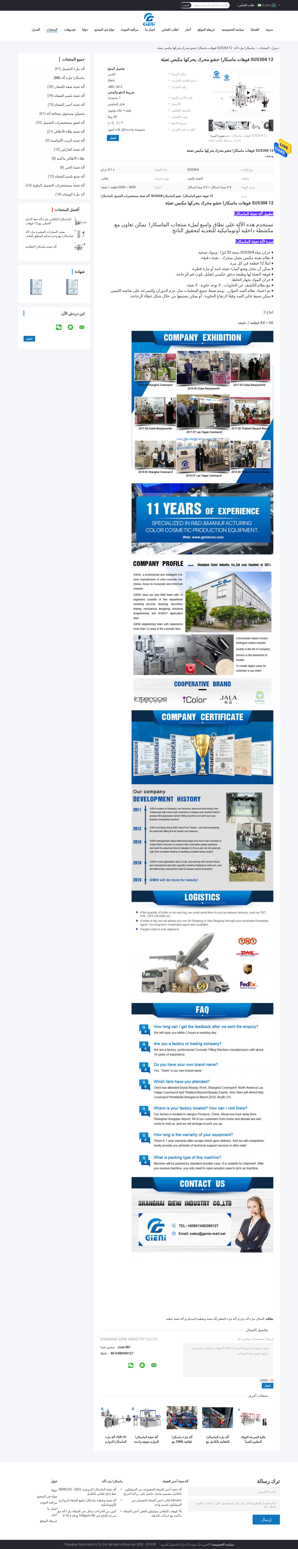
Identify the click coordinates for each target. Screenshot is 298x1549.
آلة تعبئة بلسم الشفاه (69, 96)
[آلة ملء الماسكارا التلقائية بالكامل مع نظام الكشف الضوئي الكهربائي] (217, 1417)
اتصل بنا (150, 29)
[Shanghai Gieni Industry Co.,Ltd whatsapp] (73, 327)
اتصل (113, 138)
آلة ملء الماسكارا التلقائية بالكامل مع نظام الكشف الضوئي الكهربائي (218, 1439)
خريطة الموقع (206, 29)
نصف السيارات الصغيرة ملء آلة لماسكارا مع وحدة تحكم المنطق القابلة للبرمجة (49, 236)
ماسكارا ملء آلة (244, 48)
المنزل (36, 29)
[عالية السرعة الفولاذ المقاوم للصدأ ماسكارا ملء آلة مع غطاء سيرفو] (253, 1417)
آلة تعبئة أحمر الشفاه (70, 105)
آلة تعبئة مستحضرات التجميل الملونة (59, 185)
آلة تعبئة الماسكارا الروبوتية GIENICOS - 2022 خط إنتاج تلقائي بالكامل (87, 1491)
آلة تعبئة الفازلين (73, 149)
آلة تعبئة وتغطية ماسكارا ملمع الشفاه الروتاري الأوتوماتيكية (87, 1502)
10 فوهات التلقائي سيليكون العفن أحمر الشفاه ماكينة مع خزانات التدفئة (152, 1513)
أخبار (188, 29)
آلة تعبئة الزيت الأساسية (67, 140)
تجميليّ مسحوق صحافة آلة (65, 114)
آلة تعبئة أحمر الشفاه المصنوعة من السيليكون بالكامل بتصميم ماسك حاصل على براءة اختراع (152, 1491)
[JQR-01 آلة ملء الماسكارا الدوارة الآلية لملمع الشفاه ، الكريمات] (115, 1417)
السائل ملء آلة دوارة (251, 1318)
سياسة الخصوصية (233, 29)
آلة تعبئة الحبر (75, 167)
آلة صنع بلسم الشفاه (70, 176)
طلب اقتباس (246, 5)
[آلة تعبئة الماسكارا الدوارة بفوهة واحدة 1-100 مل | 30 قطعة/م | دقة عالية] (146, 1417)
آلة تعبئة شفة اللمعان (69, 87)
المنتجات (51, 29)
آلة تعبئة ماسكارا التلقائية (41, 246)
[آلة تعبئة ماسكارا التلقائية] (80, 246)
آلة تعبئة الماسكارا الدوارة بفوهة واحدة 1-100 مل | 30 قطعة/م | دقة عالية (146, 1439)
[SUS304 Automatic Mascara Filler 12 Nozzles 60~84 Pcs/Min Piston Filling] (248, 93)
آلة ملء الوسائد (73, 194)
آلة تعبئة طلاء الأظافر (69, 131)
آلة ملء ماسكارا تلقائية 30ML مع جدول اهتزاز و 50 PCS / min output (182, 1439)
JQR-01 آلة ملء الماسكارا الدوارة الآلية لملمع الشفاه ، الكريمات (116, 1439)
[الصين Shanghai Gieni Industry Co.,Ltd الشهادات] (36, 287)
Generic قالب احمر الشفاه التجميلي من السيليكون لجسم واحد (157, 1502)
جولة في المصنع (105, 29)
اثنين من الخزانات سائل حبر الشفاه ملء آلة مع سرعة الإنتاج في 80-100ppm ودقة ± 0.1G (87, 1513)
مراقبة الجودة (130, 29)
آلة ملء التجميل (73, 69)
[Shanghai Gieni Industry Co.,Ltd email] (84, 327)
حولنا (85, 29)
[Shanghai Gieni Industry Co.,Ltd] (149, 19)
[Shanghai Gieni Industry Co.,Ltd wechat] (61, 327)
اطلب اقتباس (170, 29)
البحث (185, 5)
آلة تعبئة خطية (175, 1318)
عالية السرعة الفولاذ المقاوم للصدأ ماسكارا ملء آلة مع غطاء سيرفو (253, 1439)
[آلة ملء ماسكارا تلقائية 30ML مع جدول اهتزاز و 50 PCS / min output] (182, 1417)
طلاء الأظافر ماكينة (71, 158)
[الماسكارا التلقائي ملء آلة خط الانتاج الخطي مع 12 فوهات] (80, 221)
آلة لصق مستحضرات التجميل (64, 122)
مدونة (269, 29)
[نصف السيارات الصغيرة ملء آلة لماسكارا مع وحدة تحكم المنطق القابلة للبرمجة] (80, 234)
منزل (275, 48)
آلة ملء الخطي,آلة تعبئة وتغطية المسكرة (210, 1318)
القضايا (255, 29)
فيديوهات (69, 29)
